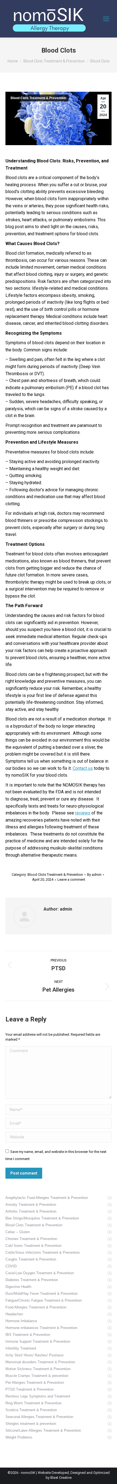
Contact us (83, 768)
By (94, 874)
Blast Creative (61, 1478)
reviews (82, 813)
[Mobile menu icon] (106, 18)
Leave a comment (71, 879)
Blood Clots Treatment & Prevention (38, 98)
